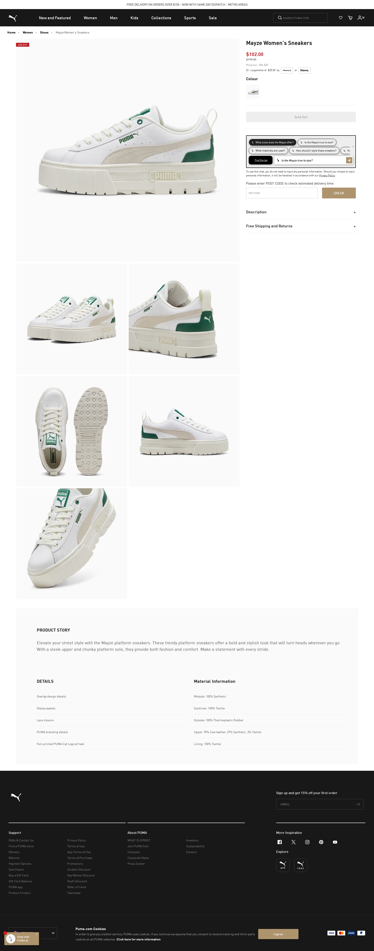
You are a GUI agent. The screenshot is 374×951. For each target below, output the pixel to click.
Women (28, 32)
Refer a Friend (76, 887)
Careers (191, 852)
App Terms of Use (79, 852)
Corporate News (138, 858)
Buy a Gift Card (18, 875)
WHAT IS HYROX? (138, 840)
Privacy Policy (327, 175)
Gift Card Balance (20, 881)
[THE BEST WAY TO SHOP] (283, 865)
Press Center (136, 863)
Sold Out (301, 117)
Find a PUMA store (21, 846)
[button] (253, 92)
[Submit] (280, 18)
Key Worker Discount (81, 875)
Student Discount (78, 869)
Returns (14, 858)
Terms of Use (76, 846)
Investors (192, 840)
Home (11, 32)
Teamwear (74, 893)
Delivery (14, 852)
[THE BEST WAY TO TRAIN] (300, 865)
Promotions (75, 863)
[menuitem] (54, 17)
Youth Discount (77, 881)
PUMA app (16, 887)
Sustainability (195, 846)
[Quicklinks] (361, 17)
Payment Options (20, 863)
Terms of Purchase (79, 858)
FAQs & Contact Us (21, 840)
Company (133, 852)
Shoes (44, 32)
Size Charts (16, 869)
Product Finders (20, 893)
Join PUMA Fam (138, 846)
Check (339, 193)
